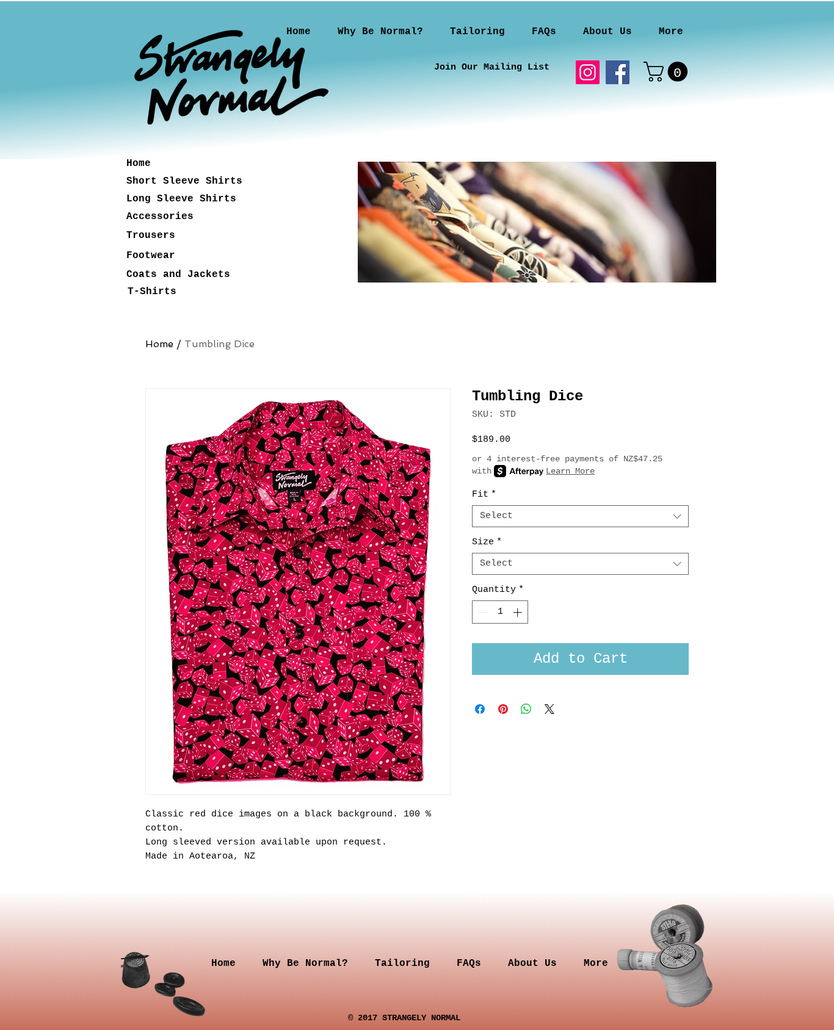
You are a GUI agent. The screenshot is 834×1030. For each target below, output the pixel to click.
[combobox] (580, 516)
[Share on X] (549, 709)
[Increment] (518, 612)
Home (159, 344)
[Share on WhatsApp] (526, 709)
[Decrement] (482, 612)
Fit (484, 494)
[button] (668, 72)
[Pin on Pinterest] (503, 709)
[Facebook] (617, 72)
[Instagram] (588, 72)
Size (487, 542)
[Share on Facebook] (480, 709)
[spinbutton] (500, 612)
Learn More (570, 471)
